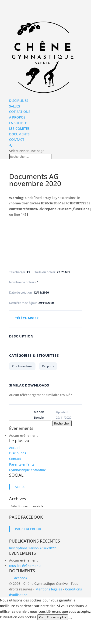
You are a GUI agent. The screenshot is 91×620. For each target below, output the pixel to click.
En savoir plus (56, 617)
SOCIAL (16, 475)
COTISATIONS (19, 111)
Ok (41, 617)
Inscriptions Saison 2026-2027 (32, 548)
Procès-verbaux (22, 366)
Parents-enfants (21, 464)
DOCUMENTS (19, 134)
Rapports (48, 366)
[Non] (70, 618)
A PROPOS (17, 117)
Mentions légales (48, 589)
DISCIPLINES (18, 100)
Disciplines (17, 453)
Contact (15, 458)
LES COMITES (19, 128)
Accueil (14, 447)
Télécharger (26, 318)
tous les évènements (25, 565)
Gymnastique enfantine (27, 470)
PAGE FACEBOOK (26, 517)
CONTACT (16, 139)
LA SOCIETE (18, 123)
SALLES (14, 106)
